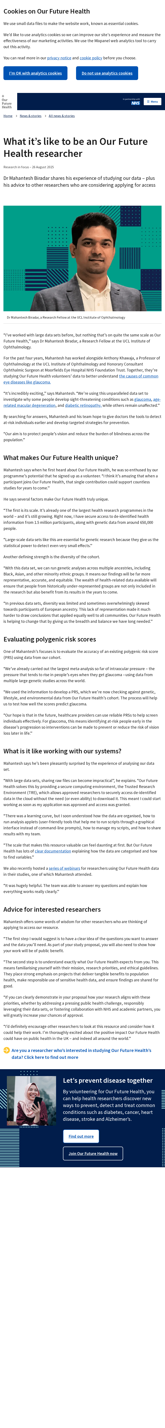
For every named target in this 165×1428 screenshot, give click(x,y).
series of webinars (64, 868)
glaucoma (142, 399)
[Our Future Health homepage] (8, 101)
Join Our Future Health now (93, 1153)
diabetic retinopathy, (83, 405)
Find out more (81, 1136)
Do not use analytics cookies (107, 73)
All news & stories (62, 116)
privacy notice (59, 57)
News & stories (30, 116)
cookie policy (91, 57)
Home (7, 116)
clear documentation (53, 851)
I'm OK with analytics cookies (35, 73)
